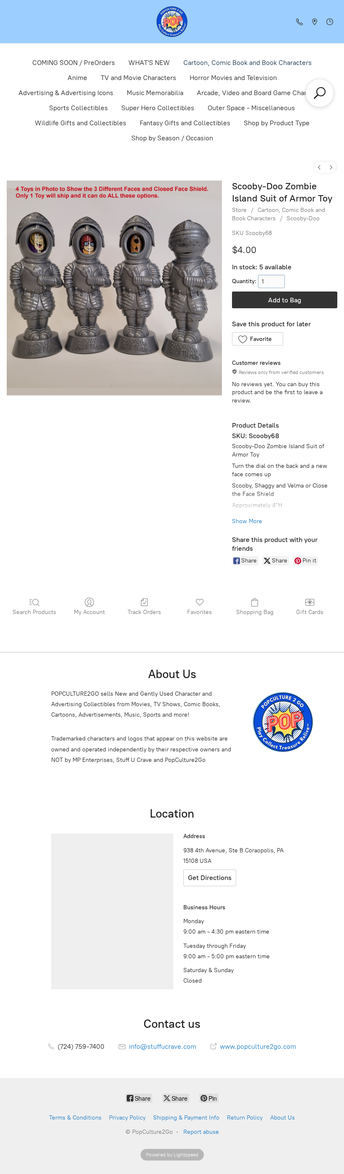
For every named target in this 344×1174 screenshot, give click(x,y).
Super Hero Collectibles (157, 108)
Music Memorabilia (155, 93)
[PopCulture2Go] (172, 21)
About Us (282, 1117)
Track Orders (144, 612)
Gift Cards (309, 612)
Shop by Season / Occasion (172, 138)
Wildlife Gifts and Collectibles (80, 123)
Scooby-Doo (303, 218)
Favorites (199, 612)
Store (239, 210)
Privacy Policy (127, 1117)
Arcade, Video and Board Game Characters (261, 93)
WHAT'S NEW (149, 63)
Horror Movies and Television (233, 78)
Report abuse (201, 1131)
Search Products (34, 612)
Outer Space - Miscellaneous (251, 108)
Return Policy (245, 1117)
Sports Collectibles (78, 108)
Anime (77, 78)
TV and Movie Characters (138, 78)
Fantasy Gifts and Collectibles (185, 123)
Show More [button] (247, 521)
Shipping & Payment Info (186, 1117)
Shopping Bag (255, 612)
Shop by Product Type (277, 123)
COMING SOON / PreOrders (73, 63)
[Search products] (319, 93)
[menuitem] (319, 167)
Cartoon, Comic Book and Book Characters (247, 63)
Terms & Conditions (75, 1117)
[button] (257, 339)
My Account (89, 612)
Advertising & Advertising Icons (65, 93)
